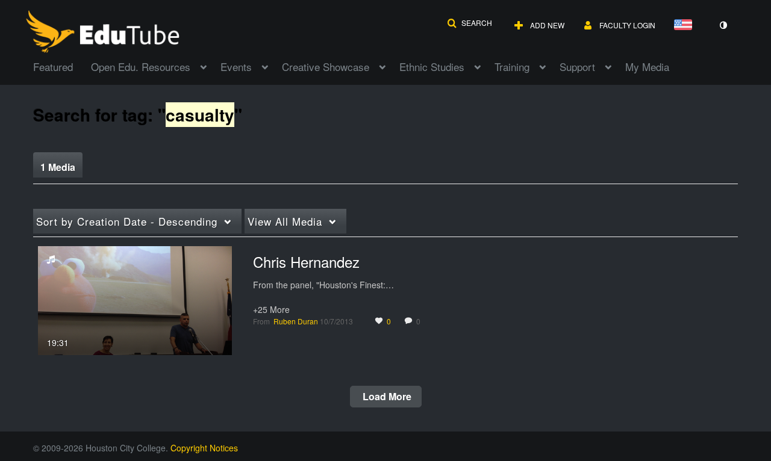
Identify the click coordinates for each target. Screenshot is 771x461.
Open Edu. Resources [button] (140, 66)
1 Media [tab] (57, 167)
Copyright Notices (204, 448)
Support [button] (577, 66)
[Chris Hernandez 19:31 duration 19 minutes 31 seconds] (135, 299)
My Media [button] (647, 66)
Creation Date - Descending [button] (126, 221)
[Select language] (685, 25)
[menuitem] (62, 65)
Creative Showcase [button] (325, 66)
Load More (385, 396)
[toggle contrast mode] (723, 25)
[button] (469, 23)
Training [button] (512, 66)
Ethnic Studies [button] (431, 66)
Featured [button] (53, 66)
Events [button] (236, 66)
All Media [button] (285, 221)
